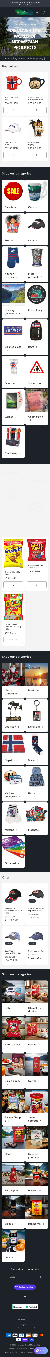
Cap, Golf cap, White (11, 143)
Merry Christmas (11, 692)
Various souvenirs (11, 795)
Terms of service (11, 1353)
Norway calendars (11, 312)
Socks (31, 760)
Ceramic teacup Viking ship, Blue (35, 98)
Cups (31, 207)
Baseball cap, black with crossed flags (13, 910)
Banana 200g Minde (11, 511)
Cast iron (10, 727)
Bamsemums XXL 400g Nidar (35, 566)
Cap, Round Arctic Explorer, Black (36, 909)
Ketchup (10, 1190)
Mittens (9, 830)
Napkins (10, 760)
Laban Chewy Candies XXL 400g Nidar (13, 626)
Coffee (32, 1081)
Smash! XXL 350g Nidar (12, 573)
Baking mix (34, 1224)
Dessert (33, 1044)
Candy (9, 1154)
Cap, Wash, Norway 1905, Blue (13, 952)
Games (9, 416)
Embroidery (35, 310)
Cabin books (36, 416)
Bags (31, 347)
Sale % (9, 207)
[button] (5, 12)
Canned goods (33, 1155)
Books (32, 690)
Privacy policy (22, 1348)
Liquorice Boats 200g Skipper (35, 518)
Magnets (33, 830)
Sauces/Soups (13, 1119)
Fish (7, 1008)
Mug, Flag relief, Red (12, 98)
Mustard (33, 1190)
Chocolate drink (34, 1009)
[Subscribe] (40, 1277)
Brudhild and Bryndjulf (34, 143)
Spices (9, 1224)
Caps (31, 240)
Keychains (34, 727)
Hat (30, 793)
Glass (8, 383)
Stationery (11, 453)
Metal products (33, 275)
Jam (7, 1257)
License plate (13, 347)
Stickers (33, 383)
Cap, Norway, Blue (36, 951)
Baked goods (13, 1081)
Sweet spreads (33, 1119)
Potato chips (13, 1044)
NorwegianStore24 (24, 1345)
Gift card (10, 863)
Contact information (27, 1353)
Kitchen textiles (9, 275)
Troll (7, 240)
